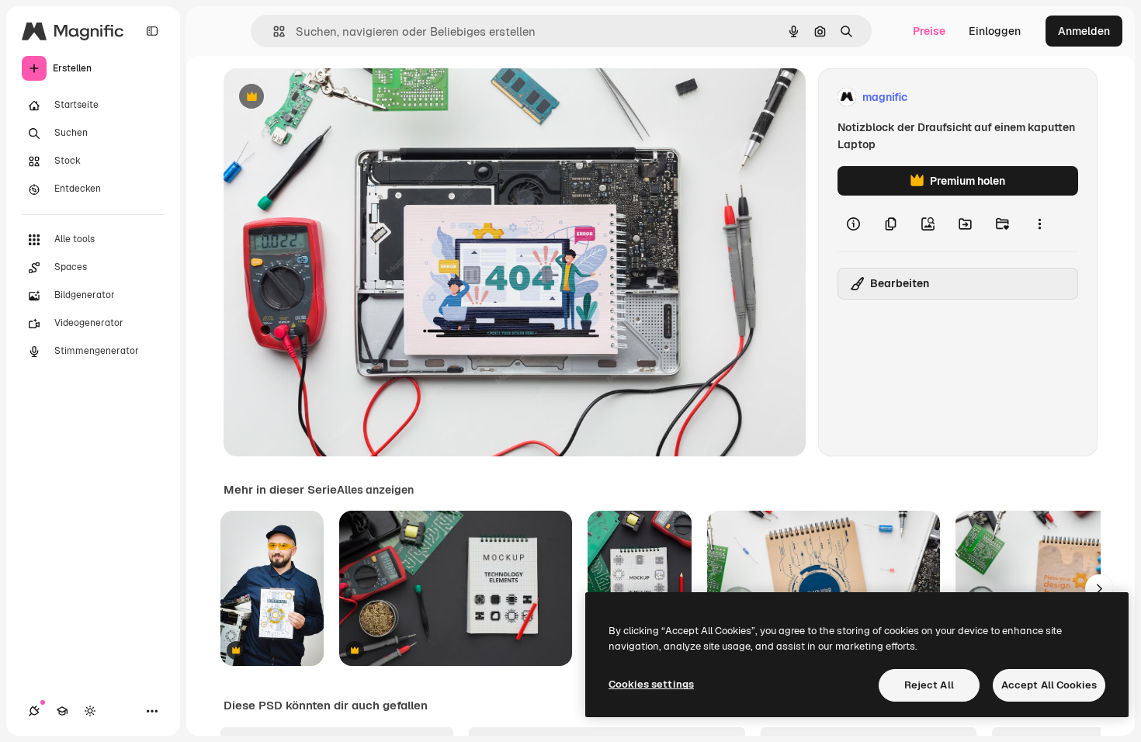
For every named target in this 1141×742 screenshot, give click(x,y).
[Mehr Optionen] (1039, 223)
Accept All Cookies (1049, 685)
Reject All (929, 685)
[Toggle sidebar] (152, 31)
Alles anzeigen (375, 490)
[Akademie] (62, 711)
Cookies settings (651, 684)
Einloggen (995, 31)
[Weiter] (1099, 588)
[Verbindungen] (34, 711)
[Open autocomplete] (272, 31)
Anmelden (1084, 31)
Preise (929, 31)
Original (323, 97)
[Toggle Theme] (90, 711)
